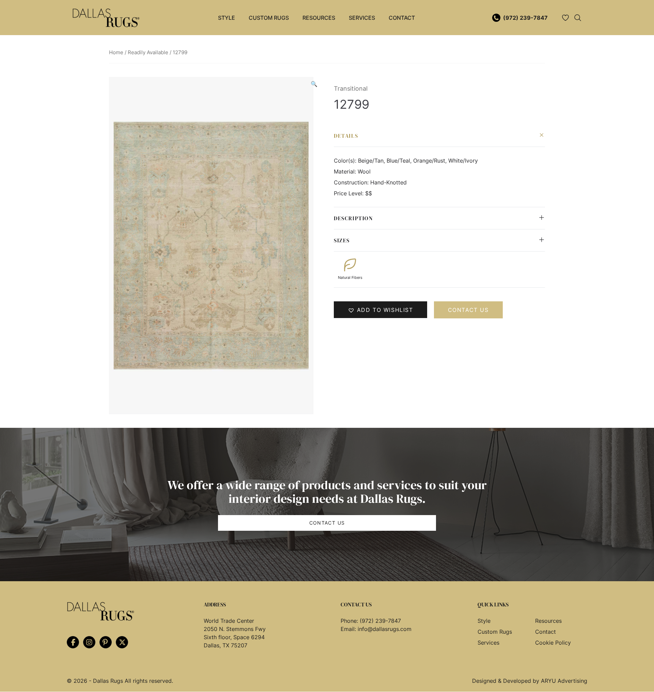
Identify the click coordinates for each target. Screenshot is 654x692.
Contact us (468, 309)
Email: (349, 629)
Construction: (352, 182)
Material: (346, 171)
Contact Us (327, 523)
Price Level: (349, 193)
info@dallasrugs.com (384, 629)
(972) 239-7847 (525, 17)
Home (116, 52)
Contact (402, 17)
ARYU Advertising (564, 680)
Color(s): (346, 160)
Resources (318, 17)
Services (362, 17)
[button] (314, 84)
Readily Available (148, 52)
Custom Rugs (269, 17)
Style (226, 17)
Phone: (350, 620)
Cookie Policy (553, 642)
